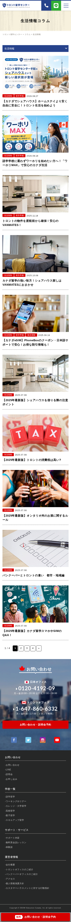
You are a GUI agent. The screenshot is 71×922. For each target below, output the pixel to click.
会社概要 (10, 864)
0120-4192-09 (36, 688)
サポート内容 (12, 838)
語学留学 (10, 796)
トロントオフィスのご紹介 (19, 869)
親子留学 (10, 815)
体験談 (9, 847)
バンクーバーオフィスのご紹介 (22, 874)
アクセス (10, 879)
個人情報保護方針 (15, 883)
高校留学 (10, 811)
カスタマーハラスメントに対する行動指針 (27, 888)
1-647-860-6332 (37, 709)
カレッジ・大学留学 (16, 806)
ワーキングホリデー (16, 801)
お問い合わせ (12, 765)
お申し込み (11, 779)
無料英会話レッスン (16, 842)
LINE (8, 769)
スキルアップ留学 (15, 820)
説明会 (9, 774)
